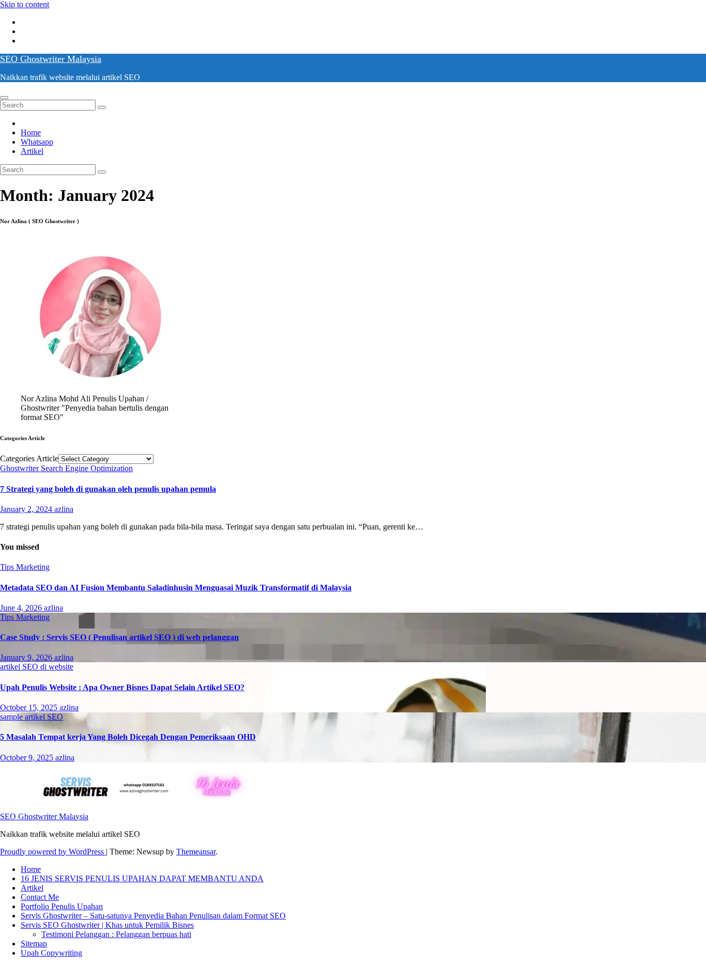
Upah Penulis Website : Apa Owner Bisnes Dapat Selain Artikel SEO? (122, 687)
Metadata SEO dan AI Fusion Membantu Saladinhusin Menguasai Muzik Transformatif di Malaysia (175, 587)
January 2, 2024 (27, 509)
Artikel (32, 151)
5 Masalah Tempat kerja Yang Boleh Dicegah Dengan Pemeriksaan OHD (128, 737)
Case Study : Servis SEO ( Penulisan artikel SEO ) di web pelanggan (119, 637)
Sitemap (34, 943)
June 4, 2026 (22, 607)
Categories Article (29, 458)
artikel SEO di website (36, 666)
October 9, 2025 (27, 757)
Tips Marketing (25, 567)
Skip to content (24, 4)
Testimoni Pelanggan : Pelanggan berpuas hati (116, 934)
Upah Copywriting (51, 952)
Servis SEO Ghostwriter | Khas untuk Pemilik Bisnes (107, 925)
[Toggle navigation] (4, 97)
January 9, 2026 (27, 657)
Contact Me (40, 897)
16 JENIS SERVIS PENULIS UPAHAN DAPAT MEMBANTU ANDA (142, 878)
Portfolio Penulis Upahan (62, 906)
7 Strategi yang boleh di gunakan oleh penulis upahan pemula (108, 489)
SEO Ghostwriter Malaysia (50, 59)
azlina (63, 509)
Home (31, 132)
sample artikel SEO (31, 716)
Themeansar (196, 851)
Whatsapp (37, 141)
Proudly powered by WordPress (53, 851)
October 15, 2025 (29, 707)
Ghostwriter (20, 468)
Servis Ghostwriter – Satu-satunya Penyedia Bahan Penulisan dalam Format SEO (153, 915)
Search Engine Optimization (87, 468)
